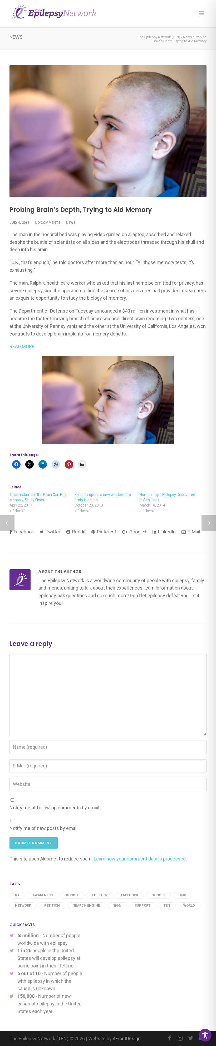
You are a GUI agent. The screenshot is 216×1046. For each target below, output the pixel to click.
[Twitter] (190, 1038)
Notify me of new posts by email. (43, 828)
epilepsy (100, 895)
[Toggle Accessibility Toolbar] (205, 1035)
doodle (72, 895)
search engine (86, 905)
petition (52, 905)
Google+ (137, 531)
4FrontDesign (127, 1038)
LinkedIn (166, 531)
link (182, 895)
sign (117, 905)
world (189, 905)
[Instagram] (180, 1038)
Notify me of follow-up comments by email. (54, 807)
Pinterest (106, 531)
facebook (129, 895)
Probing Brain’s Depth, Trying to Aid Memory (80, 209)
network (23, 905)
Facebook (23, 531)
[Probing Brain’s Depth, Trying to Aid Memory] (108, 131)
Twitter (52, 531)
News (70, 223)
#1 (17, 895)
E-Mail (193, 531)
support (142, 905)
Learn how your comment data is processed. (140, 859)
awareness (42, 895)
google (158, 895)
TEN (167, 905)
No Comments (47, 223)
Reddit (78, 531)
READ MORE (22, 346)
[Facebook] (169, 1038)
